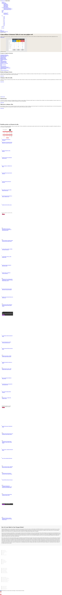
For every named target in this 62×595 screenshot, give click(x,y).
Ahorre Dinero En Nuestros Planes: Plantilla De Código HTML (7, 442)
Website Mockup (4, 589)
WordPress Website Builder (5, 578)
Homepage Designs (4, 588)
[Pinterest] (0, 594)
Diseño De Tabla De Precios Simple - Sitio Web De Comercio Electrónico (7, 289)
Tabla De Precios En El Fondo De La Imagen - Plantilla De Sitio (7, 196)
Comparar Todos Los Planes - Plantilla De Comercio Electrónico (7, 249)
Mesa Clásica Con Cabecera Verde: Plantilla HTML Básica (6, 190)
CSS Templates (4, 570)
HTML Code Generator (5, 581)
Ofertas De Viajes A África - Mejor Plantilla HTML (6, 369)
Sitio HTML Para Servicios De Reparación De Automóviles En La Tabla (6, 229)
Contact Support (4, 554)
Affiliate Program (4, 561)
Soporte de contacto (6, 14)
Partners (3, 553)
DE (4, 17)
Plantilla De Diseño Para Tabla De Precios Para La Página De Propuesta (7, 519)
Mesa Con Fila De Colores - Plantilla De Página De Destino (7, 467)
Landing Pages (4, 587)
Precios (3, 10)
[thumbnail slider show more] (0, 69)
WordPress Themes (6, 5)
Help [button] (2, 12)
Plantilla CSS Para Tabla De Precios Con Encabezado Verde (7, 434)
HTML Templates (4, 569)
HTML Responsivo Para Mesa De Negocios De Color (7, 473)
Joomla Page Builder (5, 579)
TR (4, 22)
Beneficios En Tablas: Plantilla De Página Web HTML (6, 265)
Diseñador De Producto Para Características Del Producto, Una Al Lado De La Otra (7, 487)
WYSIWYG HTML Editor (5, 580)
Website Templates (4, 568)
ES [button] (2, 15)
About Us (3, 552)
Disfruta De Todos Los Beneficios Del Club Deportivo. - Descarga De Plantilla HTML (7, 280)
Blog (2, 11)
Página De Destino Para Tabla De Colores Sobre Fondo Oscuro (6, 342)
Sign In (3, 26)
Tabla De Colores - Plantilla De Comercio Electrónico (6, 273)
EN (4, 16)
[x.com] (0, 593)
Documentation (4, 562)
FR (4, 18)
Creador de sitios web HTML (7, 8)
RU (4, 23)
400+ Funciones (4, 2)
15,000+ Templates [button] (4, 3)
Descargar (3, 214)
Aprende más (2, 81)
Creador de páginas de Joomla (7, 9)
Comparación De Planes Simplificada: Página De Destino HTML (7, 305)
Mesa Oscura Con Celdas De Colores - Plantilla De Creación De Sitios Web (7, 142)
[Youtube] (0, 592)
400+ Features (4, 560)
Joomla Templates (6, 6)
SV (4, 25)
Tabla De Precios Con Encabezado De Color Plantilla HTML (7, 384)
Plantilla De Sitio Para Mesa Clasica (7, 204)
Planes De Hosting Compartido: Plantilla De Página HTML (7, 241)
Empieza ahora (2, 37)
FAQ (2, 559)
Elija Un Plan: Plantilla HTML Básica (7, 458)
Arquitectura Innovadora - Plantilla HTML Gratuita (6, 356)
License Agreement (4, 551)
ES (4, 20)
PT (4, 21)
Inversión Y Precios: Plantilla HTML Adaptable (7, 495)
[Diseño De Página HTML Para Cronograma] (7, 138)
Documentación (5, 13)
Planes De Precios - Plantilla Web (6, 398)
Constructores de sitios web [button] (5, 7)
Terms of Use (4, 550)
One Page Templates (5, 572)
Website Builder (4, 577)
